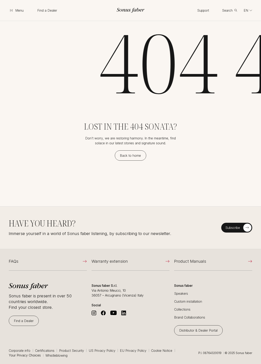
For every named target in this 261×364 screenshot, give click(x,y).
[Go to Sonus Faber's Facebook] (103, 313)
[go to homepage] (130, 10)
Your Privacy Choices (25, 355)
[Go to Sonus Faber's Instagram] (94, 313)
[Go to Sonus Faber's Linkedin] (123, 313)
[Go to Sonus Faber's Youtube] (113, 313)
